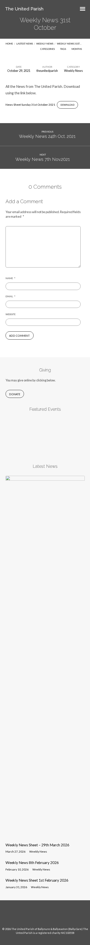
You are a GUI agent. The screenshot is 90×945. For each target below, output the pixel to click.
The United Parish (24, 8)
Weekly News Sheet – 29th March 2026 (37, 845)
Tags (63, 48)
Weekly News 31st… (69, 43)
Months (77, 48)
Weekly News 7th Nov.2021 (42, 159)
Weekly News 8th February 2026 (32, 862)
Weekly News (44, 43)
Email (10, 296)
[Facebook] (40, 915)
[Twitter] (49, 915)
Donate (14, 394)
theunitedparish (47, 71)
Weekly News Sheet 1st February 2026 (37, 880)
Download (67, 104)
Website (11, 314)
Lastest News (24, 43)
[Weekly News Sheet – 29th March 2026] (45, 836)
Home (9, 43)
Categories (47, 48)
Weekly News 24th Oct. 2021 (47, 136)
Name (10, 278)
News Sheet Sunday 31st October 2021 (30, 104)
